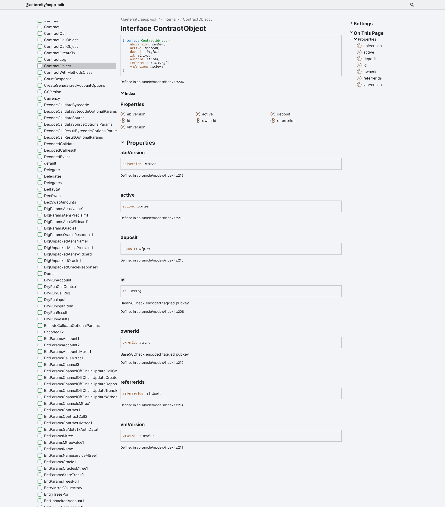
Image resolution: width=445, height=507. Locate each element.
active (135, 48)
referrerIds (140, 63)
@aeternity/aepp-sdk (44, 4)
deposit (136, 52)
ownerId (136, 59)
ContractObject (196, 19)
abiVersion (139, 44)
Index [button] (129, 93)
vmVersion (138, 66)
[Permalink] (148, 152)
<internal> (170, 19)
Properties (367, 39)
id (132, 55)
